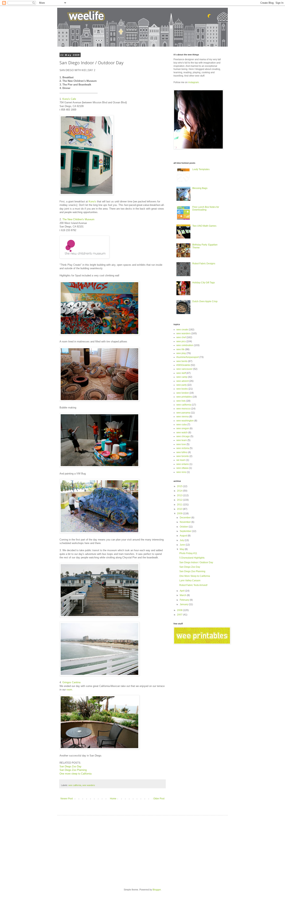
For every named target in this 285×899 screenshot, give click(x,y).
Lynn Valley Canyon (189, 580)
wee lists (181, 400)
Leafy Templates (201, 169)
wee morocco (183, 408)
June (183, 544)
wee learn (181, 440)
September (186, 531)
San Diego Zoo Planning (73, 769)
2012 (180, 500)
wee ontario (182, 464)
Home (113, 798)
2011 (180, 504)
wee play (181, 353)
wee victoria (182, 448)
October (184, 526)
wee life (180, 349)
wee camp (181, 377)
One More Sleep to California (194, 576)
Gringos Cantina (71, 682)
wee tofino (181, 452)
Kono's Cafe (69, 98)
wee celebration (184, 345)
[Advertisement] (95, 848)
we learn (181, 460)
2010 (180, 509)
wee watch (182, 432)
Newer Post (66, 798)
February (185, 600)
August (184, 535)
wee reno (181, 472)
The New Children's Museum (78, 219)
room (69, 689)
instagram (193, 82)
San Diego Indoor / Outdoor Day (196, 562)
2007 (180, 614)
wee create (182, 329)
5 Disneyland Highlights (192, 557)
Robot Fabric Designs (203, 263)
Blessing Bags (199, 188)
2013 (180, 495)
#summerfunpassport (187, 357)
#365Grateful (183, 365)
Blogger (157, 889)
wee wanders (88, 785)
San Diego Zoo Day (70, 766)
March (183, 595)
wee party (181, 385)
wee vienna (182, 416)
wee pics (181, 341)
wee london (182, 393)
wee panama (183, 412)
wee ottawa (182, 468)
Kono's (92, 201)
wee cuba (181, 424)
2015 (180, 486)
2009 (180, 513)
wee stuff (181, 373)
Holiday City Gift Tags (203, 282)
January (184, 604)
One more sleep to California (76, 773)
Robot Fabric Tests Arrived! (193, 585)
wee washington (185, 420)
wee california (74, 785)
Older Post (158, 798)
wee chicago (183, 436)
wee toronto (182, 456)
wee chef (181, 337)
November (185, 522)
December (185, 517)
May (182, 549)
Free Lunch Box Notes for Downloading (205, 208)
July (182, 540)
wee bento (181, 361)
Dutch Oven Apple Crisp (205, 301)
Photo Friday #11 (188, 553)
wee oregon (182, 428)
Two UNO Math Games (204, 226)
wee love (181, 444)
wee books (182, 388)
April (182, 590)
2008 (180, 610)
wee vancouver (184, 369)
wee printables (184, 396)
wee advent (182, 381)
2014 (180, 490)
